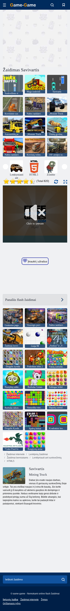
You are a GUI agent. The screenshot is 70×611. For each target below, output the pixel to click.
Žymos (44, 599)
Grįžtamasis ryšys (12, 603)
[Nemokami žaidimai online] (23, 5)
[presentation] (5, 166)
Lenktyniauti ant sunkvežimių (47, 457)
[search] (63, 579)
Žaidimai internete (15, 454)
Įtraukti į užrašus (37, 261)
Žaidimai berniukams (17, 457)
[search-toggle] (52, 4)
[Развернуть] (65, 182)
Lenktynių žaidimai (38, 454)
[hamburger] (4, 5)
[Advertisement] (34, 38)
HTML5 (10, 461)
